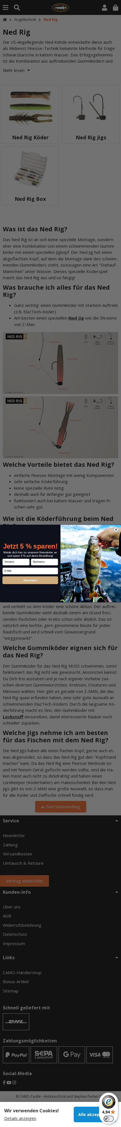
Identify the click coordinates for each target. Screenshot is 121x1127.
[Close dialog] (116, 529)
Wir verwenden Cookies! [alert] (31, 1111)
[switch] (109, 1119)
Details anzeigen (20, 1118)
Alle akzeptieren (95, 1114)
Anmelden (30, 580)
